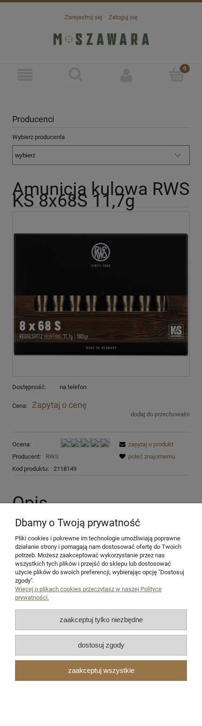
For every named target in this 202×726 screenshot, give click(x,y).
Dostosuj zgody (101, 645)
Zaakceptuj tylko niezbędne (101, 620)
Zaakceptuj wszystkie (101, 670)
